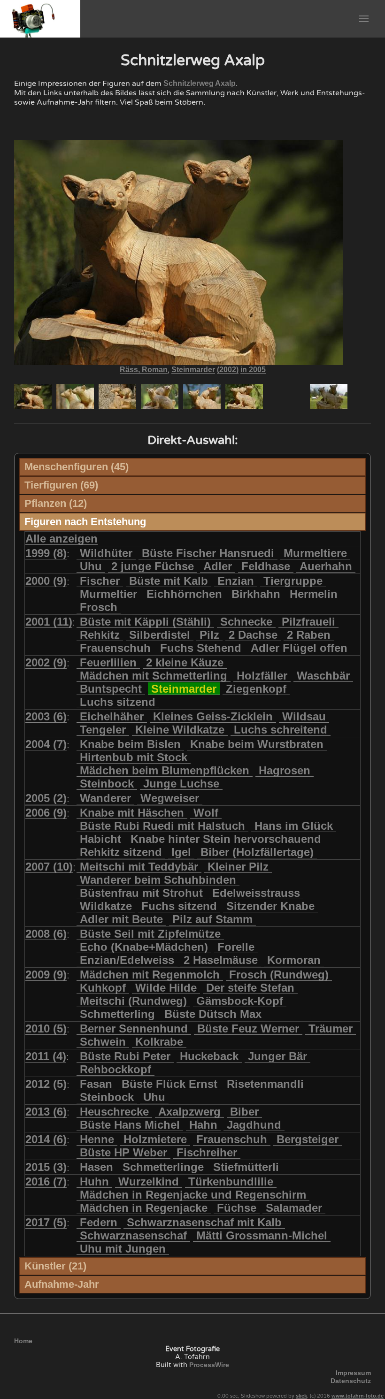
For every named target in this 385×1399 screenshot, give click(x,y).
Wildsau (304, 716)
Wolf (206, 812)
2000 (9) (46, 580)
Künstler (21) (55, 1266)
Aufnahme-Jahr (61, 1284)
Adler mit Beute (121, 919)
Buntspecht (111, 688)
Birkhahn (256, 594)
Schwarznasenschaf (133, 1235)
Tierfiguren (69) (61, 485)
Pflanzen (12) (55, 503)
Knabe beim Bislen (130, 744)
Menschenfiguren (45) (76, 467)
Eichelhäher (112, 716)
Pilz (209, 634)
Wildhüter (106, 553)
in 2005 (253, 370)
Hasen (96, 1167)
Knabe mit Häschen (132, 812)
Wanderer (105, 798)
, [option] (193, 370)
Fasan (96, 1084)
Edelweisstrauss (256, 893)
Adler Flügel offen (299, 648)
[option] (33, 396)
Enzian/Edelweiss (127, 960)
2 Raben (309, 634)
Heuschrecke (114, 1111)
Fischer (100, 580)
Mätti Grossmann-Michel (262, 1235)
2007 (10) (49, 866)
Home (23, 1341)
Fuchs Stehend (201, 648)
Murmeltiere (315, 553)
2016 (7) (46, 1181)
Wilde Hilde (166, 987)
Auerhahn (325, 566)
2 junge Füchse (152, 566)
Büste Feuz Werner (248, 1028)
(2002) (228, 370)
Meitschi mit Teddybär (139, 866)
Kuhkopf (103, 987)
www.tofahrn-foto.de (357, 1396)
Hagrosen (284, 770)
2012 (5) (46, 1084)
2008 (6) (46, 933)
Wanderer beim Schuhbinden (158, 879)
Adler (217, 566)
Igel (181, 852)
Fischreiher (206, 1152)
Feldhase (265, 566)
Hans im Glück (293, 825)
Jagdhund (254, 1124)
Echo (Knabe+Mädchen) (144, 946)
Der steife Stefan (250, 987)
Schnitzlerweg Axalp (199, 83)
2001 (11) (48, 621)
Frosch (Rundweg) (279, 974)
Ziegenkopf (256, 688)
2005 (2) (46, 798)
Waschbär (323, 675)
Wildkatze (106, 906)
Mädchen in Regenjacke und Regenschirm (193, 1194)
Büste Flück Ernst (169, 1084)
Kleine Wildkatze (180, 729)
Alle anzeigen (61, 538)
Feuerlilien (108, 662)
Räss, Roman (144, 370)
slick (301, 1396)
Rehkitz (100, 634)
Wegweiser (169, 798)
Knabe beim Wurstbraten (257, 744)
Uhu (91, 566)
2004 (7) (46, 744)
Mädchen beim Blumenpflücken (165, 770)
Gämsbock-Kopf (239, 1000)
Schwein (103, 1041)
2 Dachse (253, 634)
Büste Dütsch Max (213, 1014)
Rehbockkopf (115, 1069)
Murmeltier (108, 594)
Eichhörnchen (184, 594)
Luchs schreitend (281, 729)
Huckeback (209, 1056)
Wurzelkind (148, 1181)
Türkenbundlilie (231, 1181)
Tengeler (103, 729)
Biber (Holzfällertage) (257, 852)
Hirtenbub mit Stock (134, 757)
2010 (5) (46, 1028)
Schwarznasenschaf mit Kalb (204, 1222)
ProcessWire (209, 1364)
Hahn (203, 1124)
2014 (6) (46, 1139)
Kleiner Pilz (238, 866)
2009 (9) (46, 974)
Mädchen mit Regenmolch (150, 974)
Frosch (99, 607)
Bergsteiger (307, 1139)
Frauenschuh (115, 648)
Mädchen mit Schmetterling (154, 675)
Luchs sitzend (118, 702)
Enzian (235, 580)
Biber (244, 1111)
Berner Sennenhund (134, 1028)
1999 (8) (46, 553)
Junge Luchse (181, 783)
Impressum (353, 1372)
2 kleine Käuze (185, 662)
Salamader (293, 1207)
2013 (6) (46, 1111)
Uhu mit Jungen (123, 1248)
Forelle (236, 946)
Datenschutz (351, 1380)
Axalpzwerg (189, 1111)
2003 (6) (46, 716)
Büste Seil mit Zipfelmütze (150, 933)
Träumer (330, 1028)
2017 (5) (46, 1222)
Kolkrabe (159, 1041)
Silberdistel (159, 634)
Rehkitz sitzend (121, 852)
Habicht (100, 839)
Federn (99, 1222)
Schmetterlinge (163, 1167)
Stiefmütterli (246, 1167)
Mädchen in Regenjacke (144, 1207)
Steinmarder (193, 370)
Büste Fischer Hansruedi (208, 553)
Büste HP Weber (123, 1152)
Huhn (94, 1181)
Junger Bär (277, 1056)
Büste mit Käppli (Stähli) (145, 621)
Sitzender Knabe (270, 906)
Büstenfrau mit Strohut (141, 893)
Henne (97, 1139)
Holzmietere (155, 1139)
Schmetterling (117, 1014)
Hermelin (313, 594)
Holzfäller (262, 675)
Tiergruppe (293, 580)
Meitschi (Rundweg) (133, 1000)
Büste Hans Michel (130, 1124)
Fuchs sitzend (179, 906)
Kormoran (294, 960)
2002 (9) (46, 662)
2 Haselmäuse (220, 960)
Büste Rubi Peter (125, 1056)
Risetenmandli (265, 1084)
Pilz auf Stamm (212, 919)
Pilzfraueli (308, 621)
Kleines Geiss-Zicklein (213, 716)
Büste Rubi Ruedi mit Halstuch (162, 825)
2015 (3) (46, 1167)
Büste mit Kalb (168, 580)
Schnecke (246, 621)
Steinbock (107, 783)
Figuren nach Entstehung (85, 521)
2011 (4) (45, 1056)
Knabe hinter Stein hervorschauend (225, 839)
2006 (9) (46, 812)
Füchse (237, 1207)
